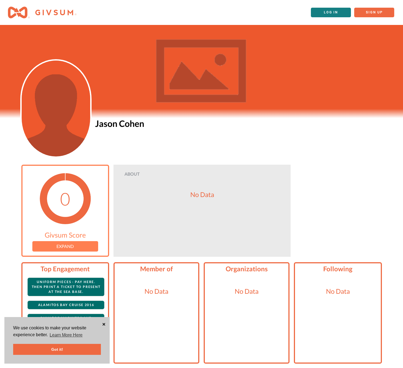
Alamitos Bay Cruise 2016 (66, 305)
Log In (331, 12)
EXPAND (65, 246)
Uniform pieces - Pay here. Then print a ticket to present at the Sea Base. (66, 287)
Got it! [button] (57, 349)
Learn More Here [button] (66, 335)
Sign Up (374, 12)
